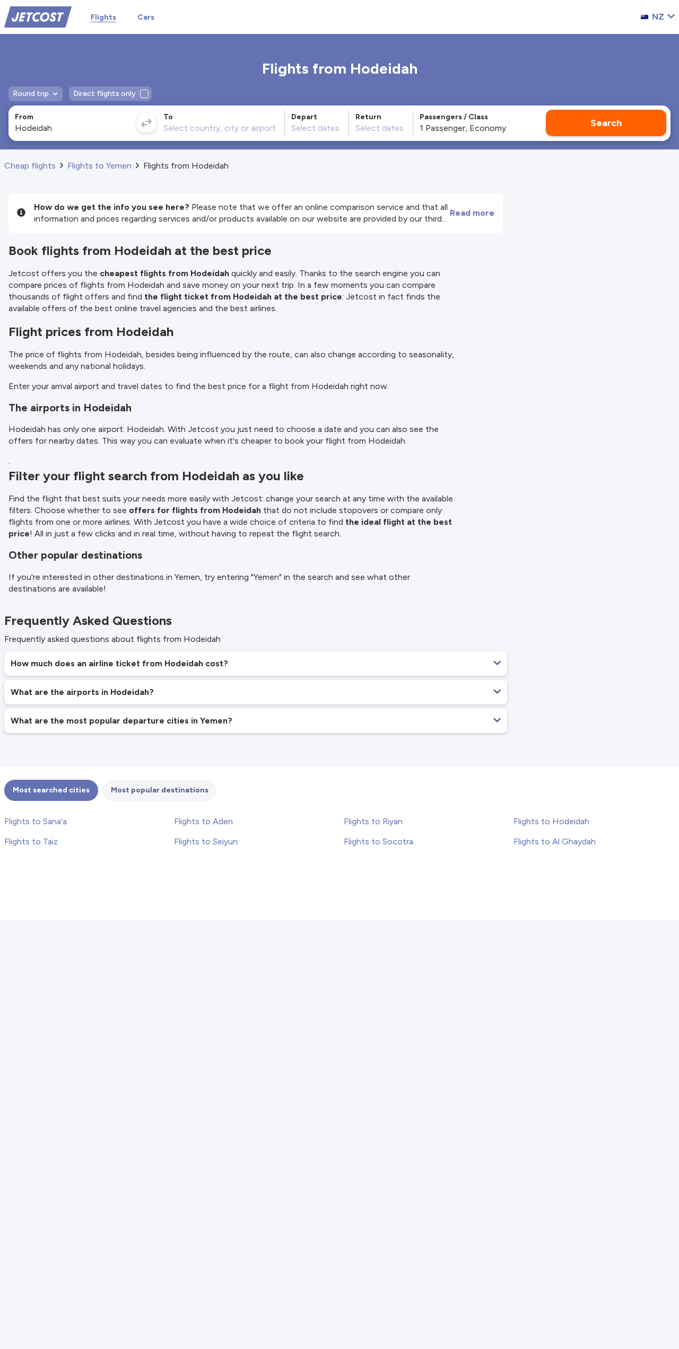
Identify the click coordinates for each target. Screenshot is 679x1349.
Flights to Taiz (31, 841)
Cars (145, 17)
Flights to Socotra (378, 841)
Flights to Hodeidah (551, 821)
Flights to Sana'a (35, 821)
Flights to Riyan (373, 821)
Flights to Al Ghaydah (554, 841)
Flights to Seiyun (206, 841)
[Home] (38, 16)
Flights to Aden (203, 821)
